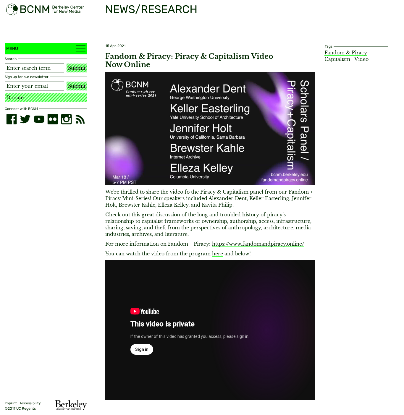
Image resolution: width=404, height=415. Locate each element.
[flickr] (52, 119)
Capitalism (337, 59)
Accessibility (30, 403)
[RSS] (80, 119)
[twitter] (25, 119)
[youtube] (39, 119)
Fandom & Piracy (345, 53)
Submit (76, 68)
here (217, 254)
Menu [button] (12, 48)
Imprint (11, 403)
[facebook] (11, 119)
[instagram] (66, 119)
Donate (15, 97)
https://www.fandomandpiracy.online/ (258, 244)
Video (361, 59)
